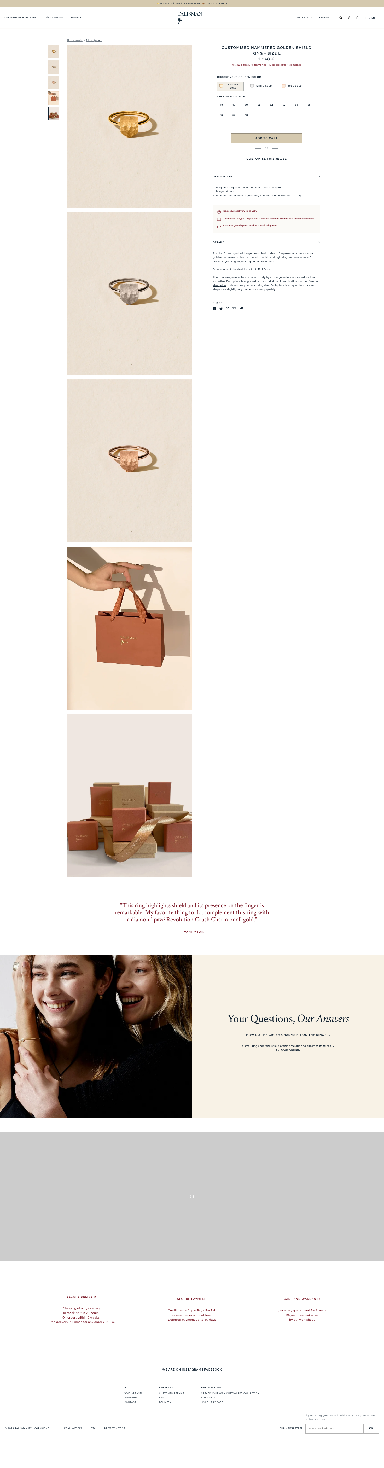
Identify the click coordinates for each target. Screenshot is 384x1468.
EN (373, 17)
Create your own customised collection (230, 1393)
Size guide (208, 1397)
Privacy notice (114, 1428)
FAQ (161, 1397)
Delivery (165, 1402)
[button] (230, 86)
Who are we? (133, 1393)
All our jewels (75, 40)
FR (366, 17)
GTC (93, 1428)
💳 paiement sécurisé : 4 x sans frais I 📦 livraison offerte (192, 3)
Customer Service (171, 1393)
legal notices (73, 1428)
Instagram (191, 1369)
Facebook (213, 1369)
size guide (219, 285)
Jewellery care (212, 1402)
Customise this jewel (267, 158)
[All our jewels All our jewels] (101, 463)
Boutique (130, 1397)
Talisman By (23, 1428)
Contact (130, 1402)
